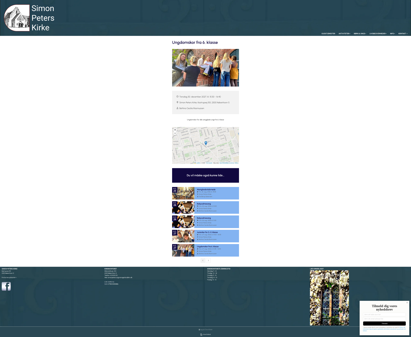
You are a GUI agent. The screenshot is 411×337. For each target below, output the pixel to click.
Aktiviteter (344, 34)
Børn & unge (359, 34)
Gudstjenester (328, 34)
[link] (344, 33)
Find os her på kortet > (9, 277)
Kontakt (402, 34)
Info (392, 34)
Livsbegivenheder (378, 34)
